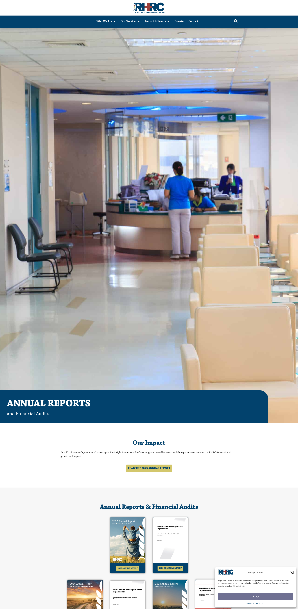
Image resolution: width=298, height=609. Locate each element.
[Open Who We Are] (114, 21)
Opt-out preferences (254, 603)
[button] (291, 572)
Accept (256, 596)
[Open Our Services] (138, 21)
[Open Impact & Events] (168, 21)
